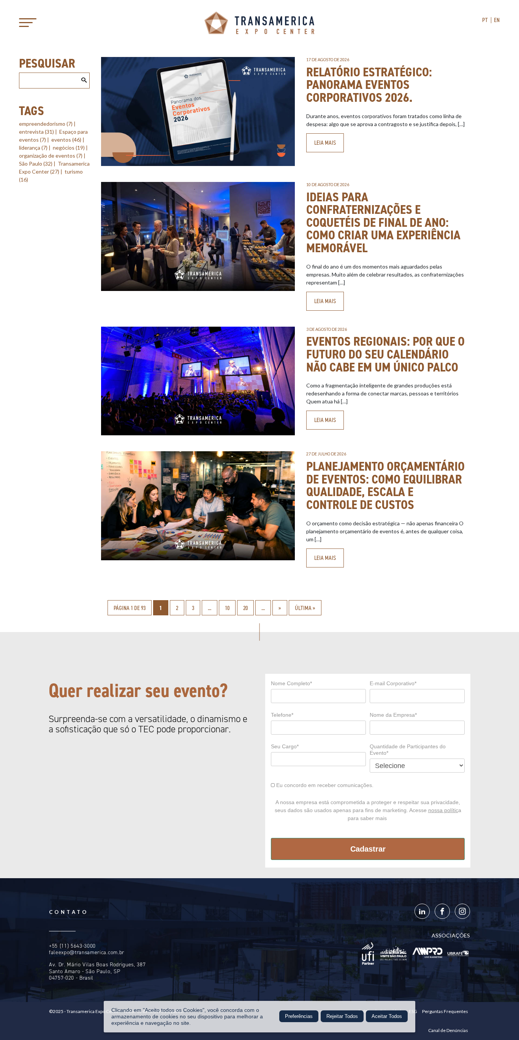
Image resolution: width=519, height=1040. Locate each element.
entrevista (36, 131)
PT (485, 20)
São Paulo (35, 163)
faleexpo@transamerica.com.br (86, 952)
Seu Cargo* (285, 746)
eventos (66, 139)
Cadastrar (368, 849)
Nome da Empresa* (393, 715)
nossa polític (443, 810)
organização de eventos (50, 155)
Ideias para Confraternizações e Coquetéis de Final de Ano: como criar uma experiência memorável (383, 222)
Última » (305, 608)
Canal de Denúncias (448, 1030)
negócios (69, 147)
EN (497, 20)
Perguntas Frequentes (445, 1011)
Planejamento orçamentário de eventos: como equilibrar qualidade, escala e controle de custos (385, 485)
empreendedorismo (46, 123)
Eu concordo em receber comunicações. (324, 785)
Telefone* (282, 715)
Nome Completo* (291, 683)
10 (227, 608)
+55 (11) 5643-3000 (72, 946)
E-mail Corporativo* (393, 683)
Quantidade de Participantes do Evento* (408, 749)
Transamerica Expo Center (259, 22)
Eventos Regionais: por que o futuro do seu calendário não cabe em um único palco (385, 354)
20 (245, 608)
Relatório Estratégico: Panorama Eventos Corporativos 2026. (369, 84)
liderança (33, 147)
